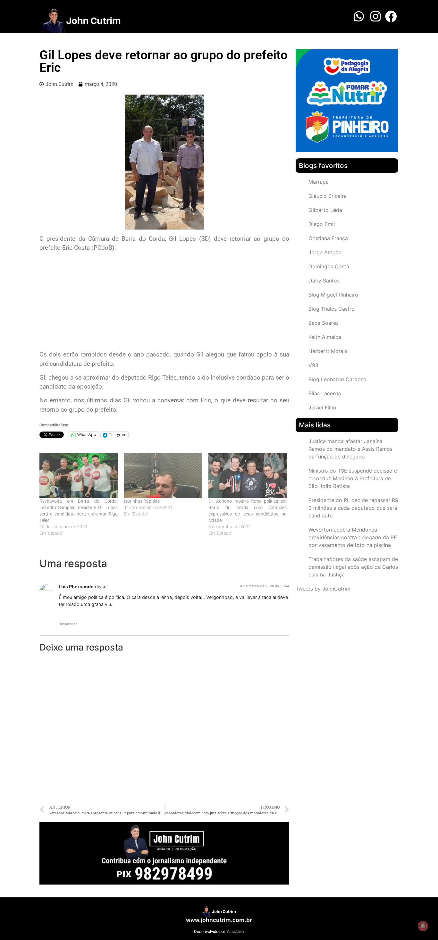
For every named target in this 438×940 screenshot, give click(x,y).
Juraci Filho (322, 407)
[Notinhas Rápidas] (163, 475)
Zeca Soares (323, 323)
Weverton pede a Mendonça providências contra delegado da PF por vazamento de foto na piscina (352, 537)
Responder (68, 624)
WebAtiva (235, 931)
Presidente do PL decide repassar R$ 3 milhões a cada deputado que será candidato (353, 508)
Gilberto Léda (325, 210)
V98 (313, 365)
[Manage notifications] (423, 926)
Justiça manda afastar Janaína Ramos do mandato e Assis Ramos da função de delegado (350, 449)
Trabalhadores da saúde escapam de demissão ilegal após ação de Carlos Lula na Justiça (353, 567)
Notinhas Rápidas (142, 501)
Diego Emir (321, 224)
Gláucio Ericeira (327, 196)
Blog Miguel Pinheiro (333, 294)
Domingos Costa (328, 266)
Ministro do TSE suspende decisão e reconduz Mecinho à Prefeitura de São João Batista (352, 478)
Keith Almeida (324, 337)
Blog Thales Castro (331, 309)
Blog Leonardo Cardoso (337, 379)
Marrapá (318, 182)
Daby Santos (324, 280)
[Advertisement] (164, 302)
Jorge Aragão (325, 252)
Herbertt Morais (327, 351)
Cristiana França (328, 238)
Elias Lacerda (324, 393)
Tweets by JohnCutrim (323, 588)
